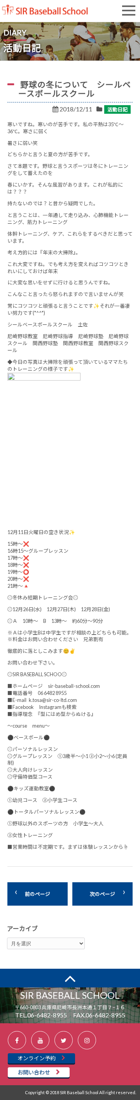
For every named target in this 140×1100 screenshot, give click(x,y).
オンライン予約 (37, 1058)
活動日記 (117, 109)
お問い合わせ (34, 1072)
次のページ (102, 894)
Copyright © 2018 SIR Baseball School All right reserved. (80, 1092)
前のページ (37, 894)
